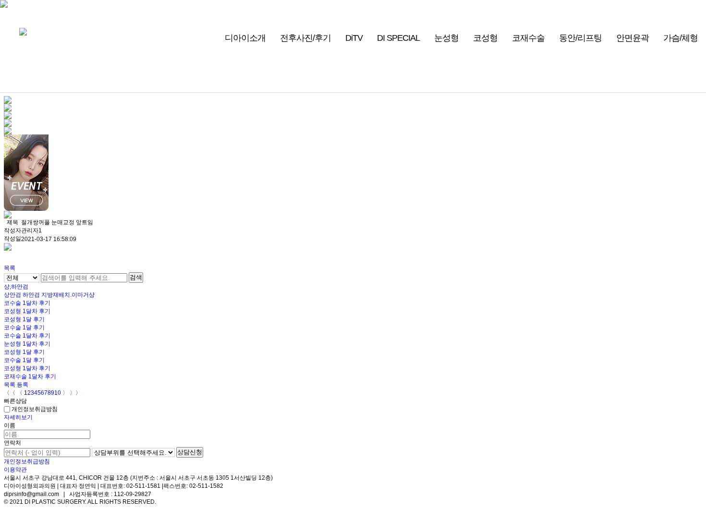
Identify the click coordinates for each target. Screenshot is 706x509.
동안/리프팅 (580, 38)
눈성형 (446, 38)
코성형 (485, 38)
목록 (9, 268)
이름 (9, 425)
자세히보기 (18, 417)
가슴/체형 (680, 38)
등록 (22, 384)
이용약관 (15, 469)
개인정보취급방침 (34, 409)
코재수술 (528, 38)
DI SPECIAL (398, 38)
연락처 (12, 442)
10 (57, 392)
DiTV (354, 38)
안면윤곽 (632, 38)
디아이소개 (245, 38)
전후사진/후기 (305, 38)
